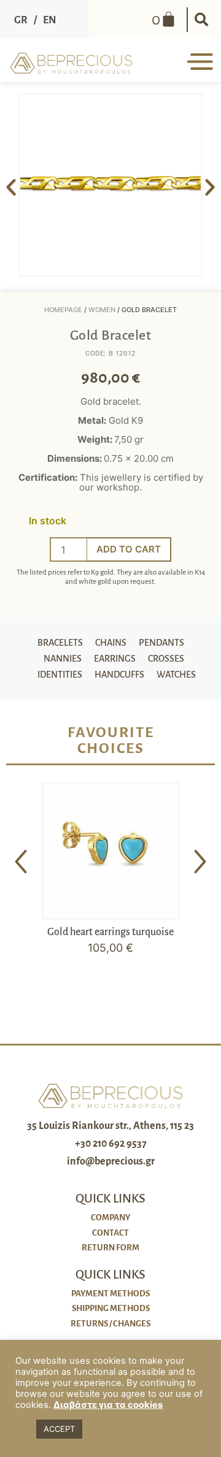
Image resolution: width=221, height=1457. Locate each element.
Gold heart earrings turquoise (110, 932)
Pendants (161, 643)
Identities (59, 674)
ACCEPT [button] (59, 1429)
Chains (110, 643)
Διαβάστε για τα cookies (108, 1404)
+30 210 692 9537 (111, 1143)
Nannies (63, 658)
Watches (176, 674)
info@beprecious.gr (111, 1161)
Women (101, 309)
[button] (201, 19)
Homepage (63, 309)
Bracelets (60, 643)
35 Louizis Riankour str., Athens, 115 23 (110, 1125)
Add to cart (128, 549)
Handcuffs (119, 674)
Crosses (166, 658)
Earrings (115, 658)
